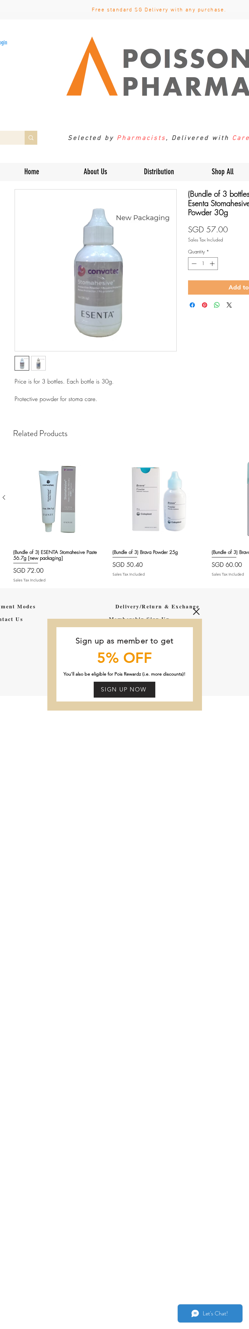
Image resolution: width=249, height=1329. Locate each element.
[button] (196, 611)
